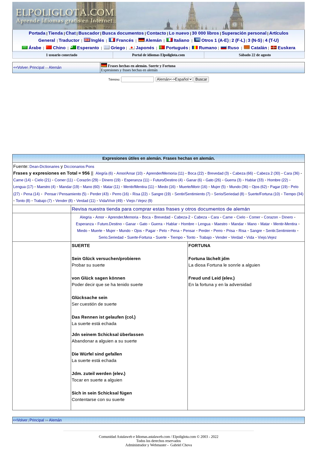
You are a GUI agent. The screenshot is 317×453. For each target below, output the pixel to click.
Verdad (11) (85, 201)
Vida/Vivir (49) (111, 201)
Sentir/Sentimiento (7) (192, 194)
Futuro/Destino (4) (168, 180)
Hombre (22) (277, 180)
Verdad (237, 237)
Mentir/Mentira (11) (138, 187)
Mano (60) (91, 187)
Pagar (150, 231)
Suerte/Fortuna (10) (264, 194)
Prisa (230, 231)
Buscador (88, 33)
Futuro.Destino (109, 224)
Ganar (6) (194, 180)
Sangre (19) (161, 194)
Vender (221, 237)
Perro (218, 231)
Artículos (278, 33)
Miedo (82, 231)
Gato (143, 224)
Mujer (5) (218, 187)
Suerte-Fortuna (139, 237)
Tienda (55, 33)
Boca (146, 217)
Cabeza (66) (243, 173)
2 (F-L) (237, 40)
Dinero (287, 217)
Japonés (144, 47)
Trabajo (205, 237)
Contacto (156, 33)
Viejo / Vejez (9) (139, 201)
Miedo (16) (166, 187)
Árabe (35, 47)
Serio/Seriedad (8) (229, 194)
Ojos (138, 231)
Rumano (207, 47)
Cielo (240, 217)
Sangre (256, 231)
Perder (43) (99, 194)
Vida (250, 237)
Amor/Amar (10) (129, 173)
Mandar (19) (69, 187)
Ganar (131, 224)
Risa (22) (140, 194)
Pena (175, 231)
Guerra (156, 224)
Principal (37, 67)
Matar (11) (111, 187)
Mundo (124, 231)
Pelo (163, 231)
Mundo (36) (238, 187)
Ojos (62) (259, 187)
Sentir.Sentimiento (281, 231)
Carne (228, 217)
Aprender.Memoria (123, 217)
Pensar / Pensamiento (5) (65, 194)
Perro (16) (120, 194)
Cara (215, 217)
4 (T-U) (271, 40)
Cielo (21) (43, 180)
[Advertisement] (158, 118)
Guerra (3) (233, 180)
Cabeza (200, 217)
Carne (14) (22, 180)
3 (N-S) (255, 40)
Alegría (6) (104, 173)
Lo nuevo (179, 33)
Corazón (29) (87, 180)
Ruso (232, 47)
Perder (204, 231)
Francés (124, 40)
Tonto (190, 237)
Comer (254, 217)
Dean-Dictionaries (44, 167)
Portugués (176, 47)
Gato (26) (213, 180)
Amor (99, 217)
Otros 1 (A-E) (215, 40)
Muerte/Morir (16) (193, 187)
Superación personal (244, 33)
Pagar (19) (279, 187)
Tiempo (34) (293, 194)
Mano (252, 224)
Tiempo (176, 237)
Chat (71, 33)
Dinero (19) (111, 180)
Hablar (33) (254, 180)
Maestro (220, 224)
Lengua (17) (23, 187)
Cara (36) (291, 173)
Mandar (237, 224)
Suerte (161, 237)
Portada (37, 33)
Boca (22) (196, 173)
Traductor (69, 40)
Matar (265, 224)
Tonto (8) (23, 201)
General (46, 40)
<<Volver (20, 67)
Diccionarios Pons (79, 167)
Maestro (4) (46, 187)
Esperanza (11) (136, 180)
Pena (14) (31, 194)
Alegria (86, 217)
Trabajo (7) (43, 201)
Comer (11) (64, 180)
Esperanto (88, 47)
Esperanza (85, 224)
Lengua (204, 224)
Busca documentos (123, 33)
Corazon (271, 217)
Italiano (182, 40)
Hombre (187, 224)
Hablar (171, 224)
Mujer (110, 231)
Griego (117, 47)
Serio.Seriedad (111, 237)
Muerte (96, 231)
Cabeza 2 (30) (268, 173)
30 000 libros (205, 33)
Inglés (97, 40)
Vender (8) (64, 201)
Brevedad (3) (218, 173)
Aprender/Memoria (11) (165, 173)
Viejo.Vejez (267, 237)
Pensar (189, 231)
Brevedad (162, 217)
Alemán (154, 40)
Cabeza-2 (182, 217)
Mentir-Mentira (285, 224)
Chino (59, 47)
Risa (242, 231)
